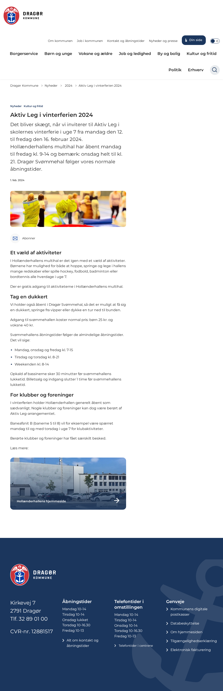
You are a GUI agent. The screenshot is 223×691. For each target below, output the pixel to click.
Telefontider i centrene (136, 646)
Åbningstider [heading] (77, 601)
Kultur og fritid (201, 53)
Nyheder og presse (163, 41)
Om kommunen (60, 41)
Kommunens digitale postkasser (189, 612)
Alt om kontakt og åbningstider (82, 643)
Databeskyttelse (185, 623)
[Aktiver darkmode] (215, 41)
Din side (195, 40)
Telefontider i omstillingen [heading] (129, 604)
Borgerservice (24, 53)
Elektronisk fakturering (191, 650)
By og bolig (168, 53)
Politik (175, 70)
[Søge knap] (215, 70)
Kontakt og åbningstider (126, 41)
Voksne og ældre (95, 53)
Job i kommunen (90, 41)
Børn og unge (58, 53)
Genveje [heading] (175, 601)
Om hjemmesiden (187, 632)
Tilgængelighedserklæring (194, 641)
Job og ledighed (135, 53)
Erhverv (195, 70)
